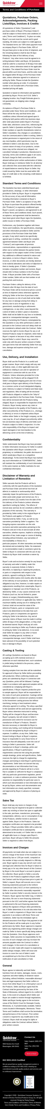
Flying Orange (29, 1100)
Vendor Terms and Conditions (19, 1105)
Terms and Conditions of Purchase (16, 1102)
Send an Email (31, 1054)
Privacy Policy (35, 1105)
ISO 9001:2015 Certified (14, 1060)
